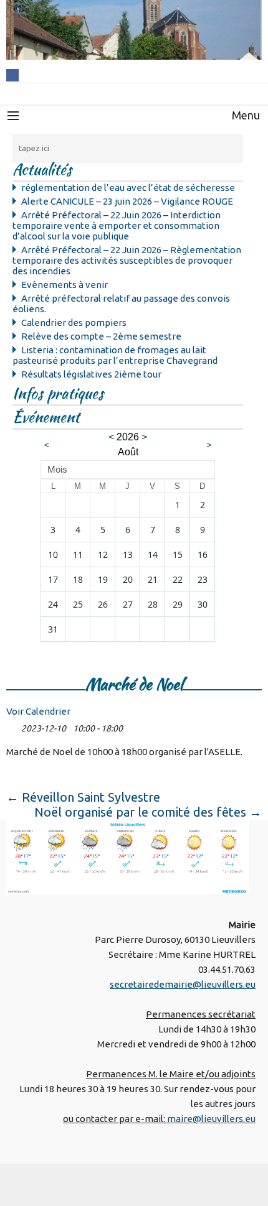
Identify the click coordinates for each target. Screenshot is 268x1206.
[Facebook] (12, 74)
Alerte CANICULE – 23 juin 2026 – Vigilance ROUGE (127, 201)
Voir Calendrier (38, 711)
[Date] (12, 725)
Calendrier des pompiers (74, 322)
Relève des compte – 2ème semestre (101, 336)
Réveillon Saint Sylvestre (83, 797)
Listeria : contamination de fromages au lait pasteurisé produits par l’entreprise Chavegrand (115, 355)
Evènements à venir (64, 284)
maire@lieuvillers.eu (211, 1118)
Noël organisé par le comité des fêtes (148, 812)
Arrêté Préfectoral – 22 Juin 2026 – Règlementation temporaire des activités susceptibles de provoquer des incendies (126, 260)
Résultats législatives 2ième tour (91, 374)
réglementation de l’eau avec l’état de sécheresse (128, 187)
